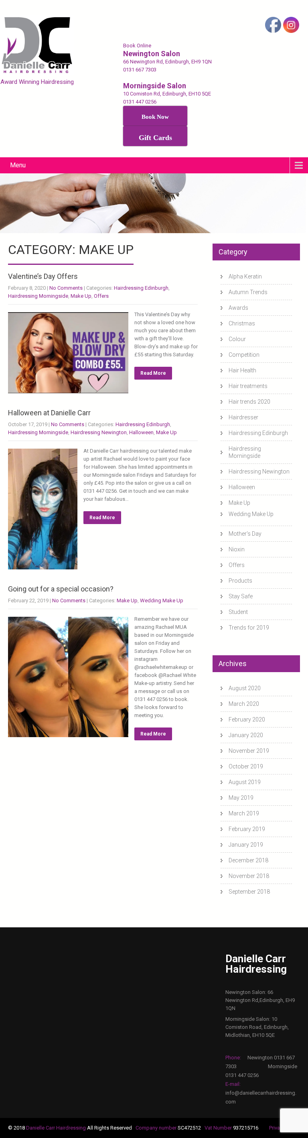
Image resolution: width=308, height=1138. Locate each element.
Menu (18, 165)
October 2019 (246, 766)
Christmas (242, 323)
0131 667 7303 (139, 70)
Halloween (141, 432)
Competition (244, 355)
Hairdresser (243, 417)
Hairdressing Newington (99, 432)
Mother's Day (245, 533)
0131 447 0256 (139, 102)
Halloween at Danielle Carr (49, 412)
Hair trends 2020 (249, 401)
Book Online (137, 46)
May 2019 (241, 798)
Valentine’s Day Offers (43, 276)
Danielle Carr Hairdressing (56, 1128)
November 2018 (249, 876)
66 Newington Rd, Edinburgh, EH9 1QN (167, 62)
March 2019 (244, 813)
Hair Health (242, 370)
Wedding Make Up (161, 600)
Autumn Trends (248, 292)
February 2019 (247, 829)
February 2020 (247, 719)
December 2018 (248, 860)
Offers (101, 296)
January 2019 (246, 844)
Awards (238, 308)
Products (240, 580)
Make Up (81, 296)
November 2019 (249, 751)
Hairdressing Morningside (38, 296)
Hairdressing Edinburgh (141, 288)
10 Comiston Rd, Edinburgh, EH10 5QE (167, 94)
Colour (237, 339)
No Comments (66, 288)
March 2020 (244, 704)
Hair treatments (248, 386)
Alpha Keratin (245, 276)
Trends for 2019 (249, 627)
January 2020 (246, 735)
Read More (153, 373)
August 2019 (245, 782)
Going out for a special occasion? (60, 589)
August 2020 (245, 688)
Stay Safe (241, 596)
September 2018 (249, 891)
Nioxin (237, 549)
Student (238, 612)
